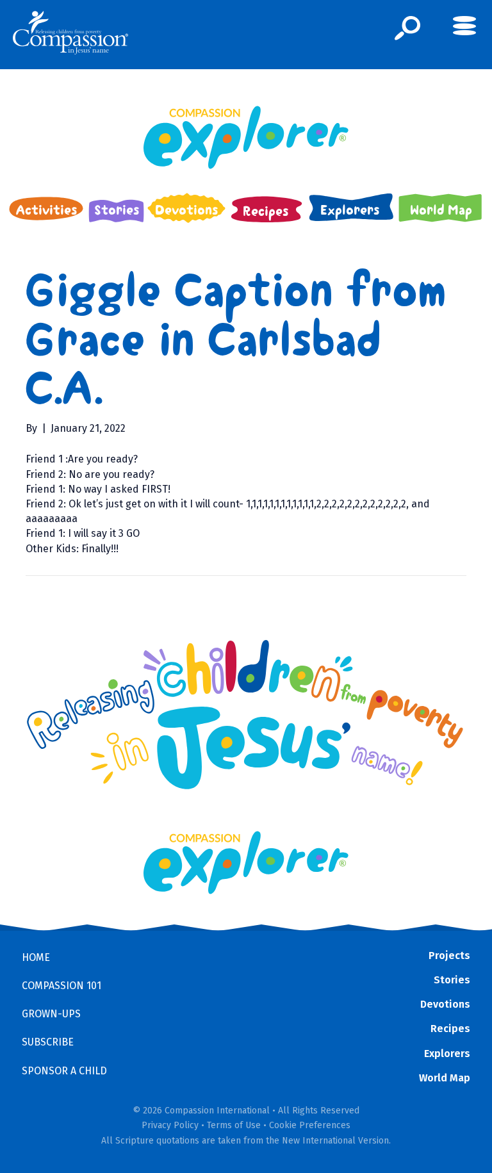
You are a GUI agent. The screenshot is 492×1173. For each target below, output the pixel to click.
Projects (449, 955)
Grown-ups (51, 1014)
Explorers (447, 1053)
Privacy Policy (170, 1125)
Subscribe (48, 1042)
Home (36, 957)
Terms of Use (234, 1125)
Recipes (450, 1028)
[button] (407, 28)
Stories (452, 980)
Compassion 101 (61, 986)
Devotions (445, 1004)
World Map (444, 1078)
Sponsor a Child (64, 1071)
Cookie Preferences (309, 1125)
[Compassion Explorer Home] (246, 137)
